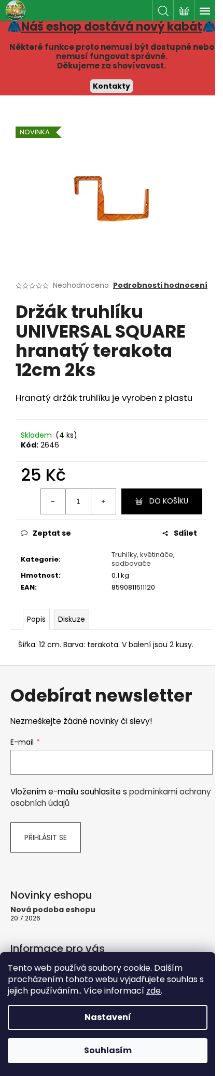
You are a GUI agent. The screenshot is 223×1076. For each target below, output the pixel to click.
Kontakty (111, 86)
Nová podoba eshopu (52, 910)
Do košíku (168, 501)
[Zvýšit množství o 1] (103, 501)
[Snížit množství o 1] (53, 501)
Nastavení (108, 1017)
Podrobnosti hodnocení (160, 285)
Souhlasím (108, 1050)
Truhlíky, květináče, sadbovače (143, 559)
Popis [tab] (36, 619)
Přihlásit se (45, 837)
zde (153, 991)
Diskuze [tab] (71, 619)
